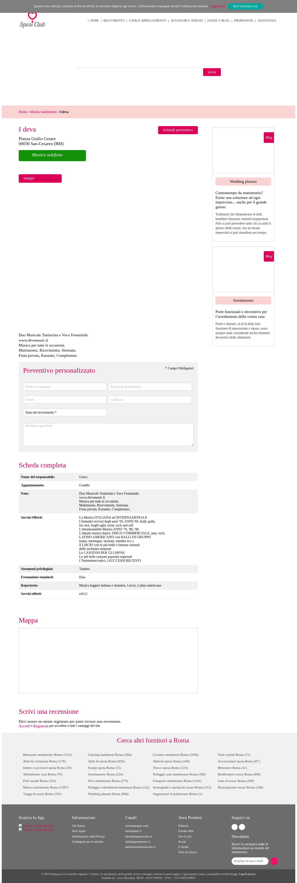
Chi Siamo (78, 825)
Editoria (183, 825)
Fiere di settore (187, 852)
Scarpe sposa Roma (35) (104, 768)
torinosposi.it (133, 831)
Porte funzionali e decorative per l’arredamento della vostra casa (241, 314)
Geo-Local (184, 836)
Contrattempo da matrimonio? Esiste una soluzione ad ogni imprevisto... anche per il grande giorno (241, 200)
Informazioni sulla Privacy (88, 836)
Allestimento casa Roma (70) (42, 774)
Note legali (78, 831)
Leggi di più (217, 6)
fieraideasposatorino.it (138, 836)
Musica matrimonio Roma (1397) (45, 787)
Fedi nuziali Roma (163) (39, 781)
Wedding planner (243, 181)
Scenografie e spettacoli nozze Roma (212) (182, 787)
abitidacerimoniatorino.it (140, 847)
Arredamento (243, 300)
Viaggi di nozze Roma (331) (42, 794)
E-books (183, 847)
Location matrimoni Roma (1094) (176, 754)
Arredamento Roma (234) (105, 774)
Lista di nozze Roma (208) (236, 781)
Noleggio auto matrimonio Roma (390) (179, 774)
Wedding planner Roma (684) (108, 794)
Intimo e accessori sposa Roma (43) (47, 768)
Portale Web (185, 831)
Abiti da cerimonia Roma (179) (44, 761)
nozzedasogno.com (136, 825)
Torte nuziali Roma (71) (234, 754)
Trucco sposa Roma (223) (170, 768)
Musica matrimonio (43, 112)
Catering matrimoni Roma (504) (110, 754)
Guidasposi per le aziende (87, 841)
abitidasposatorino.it (137, 841)
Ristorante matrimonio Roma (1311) (47, 754)
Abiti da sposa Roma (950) (106, 761)
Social (182, 841)
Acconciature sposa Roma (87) (239, 761)
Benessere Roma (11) (232, 768)
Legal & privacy (247, 874)
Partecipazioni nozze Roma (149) (240, 787)
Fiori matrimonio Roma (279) (108, 781)
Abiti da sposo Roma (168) (171, 761)
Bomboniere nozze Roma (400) (239, 774)
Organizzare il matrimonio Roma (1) (177, 794)
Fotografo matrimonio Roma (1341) (177, 781)
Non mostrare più (245, 6)
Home (23, 112)
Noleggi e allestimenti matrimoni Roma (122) (119, 787)
